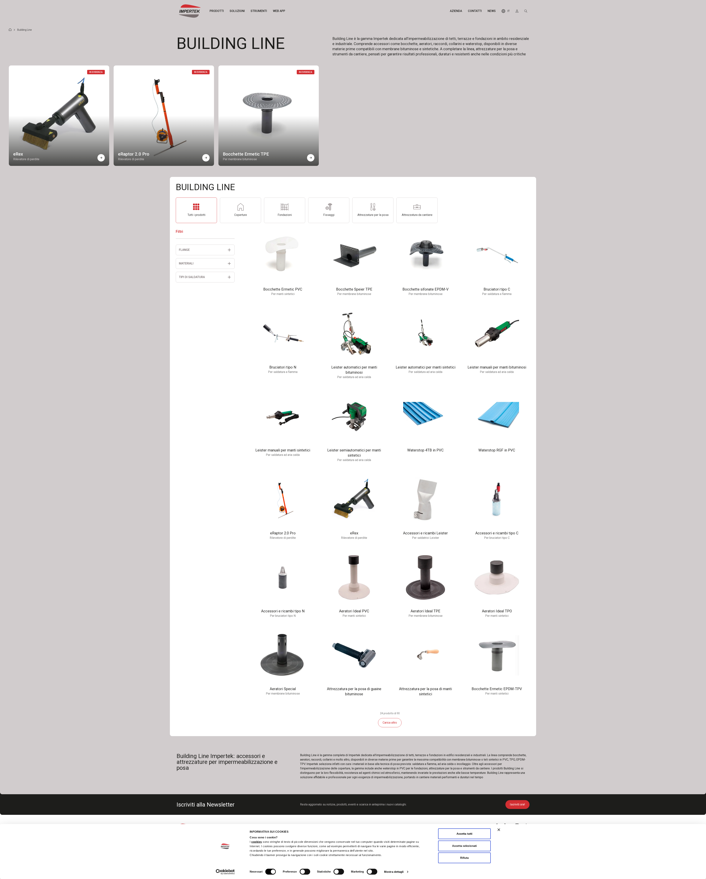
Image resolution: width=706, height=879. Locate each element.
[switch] (305, 872)
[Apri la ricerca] (525, 11)
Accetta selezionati (464, 845)
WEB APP (279, 11)
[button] (101, 157)
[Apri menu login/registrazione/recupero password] (517, 11)
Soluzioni (237, 11)
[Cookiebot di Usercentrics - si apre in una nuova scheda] (225, 872)
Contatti (475, 11)
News (492, 11)
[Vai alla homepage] (190, 11)
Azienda (456, 11)
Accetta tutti (464, 833)
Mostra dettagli (394, 871)
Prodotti (217, 11)
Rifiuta (464, 857)
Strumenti (259, 11)
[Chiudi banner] (499, 829)
